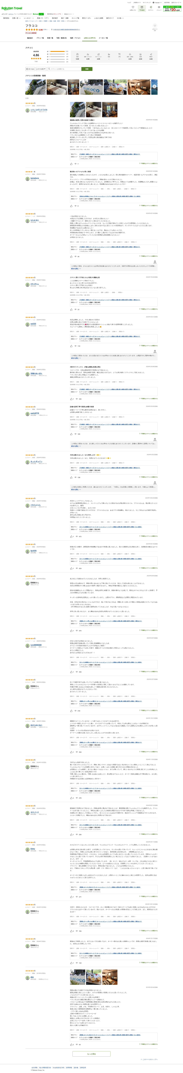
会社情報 (34, 1067)
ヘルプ (129, 2)
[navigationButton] (154, 86)
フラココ (31, 25)
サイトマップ (146, 2)
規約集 (76, 1067)
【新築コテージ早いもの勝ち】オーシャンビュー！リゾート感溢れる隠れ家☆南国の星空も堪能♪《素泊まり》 (110, 921)
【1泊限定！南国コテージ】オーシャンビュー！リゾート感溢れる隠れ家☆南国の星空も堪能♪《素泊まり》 (109, 154)
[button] (35, 87)
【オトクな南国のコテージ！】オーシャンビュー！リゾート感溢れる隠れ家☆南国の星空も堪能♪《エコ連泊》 (110, 527)
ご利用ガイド (137, 2)
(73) (90, 38)
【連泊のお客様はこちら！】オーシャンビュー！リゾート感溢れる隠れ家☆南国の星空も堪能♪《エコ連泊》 (110, 196)
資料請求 (83, 1067)
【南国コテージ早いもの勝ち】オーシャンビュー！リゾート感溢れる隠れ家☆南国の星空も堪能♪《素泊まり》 (110, 621)
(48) (62, 38)
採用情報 (69, 1067)
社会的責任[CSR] (58, 1067)
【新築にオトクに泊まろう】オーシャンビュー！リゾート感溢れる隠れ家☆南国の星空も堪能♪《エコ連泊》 (110, 887)
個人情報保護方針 (45, 1067)
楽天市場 (166, 2)
